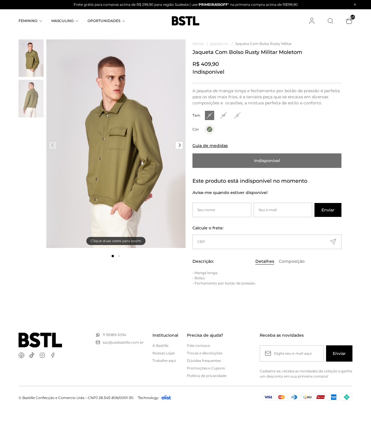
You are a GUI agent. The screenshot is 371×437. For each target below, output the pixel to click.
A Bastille (160, 345)
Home (200, 43)
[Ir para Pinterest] (21, 355)
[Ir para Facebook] (53, 355)
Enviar (327, 210)
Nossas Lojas (163, 353)
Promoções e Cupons (206, 368)
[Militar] (209, 129)
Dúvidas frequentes (204, 360)
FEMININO (28, 21)
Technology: (148, 398)
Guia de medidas (210, 145)
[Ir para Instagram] (42, 355)
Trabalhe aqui (164, 360)
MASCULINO (62, 21)
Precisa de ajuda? (205, 335)
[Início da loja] (185, 21)
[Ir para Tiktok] (32, 355)
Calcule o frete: (207, 228)
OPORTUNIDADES (104, 21)
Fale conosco (198, 345)
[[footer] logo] (40, 340)
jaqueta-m (221, 43)
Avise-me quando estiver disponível (230, 192)
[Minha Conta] (311, 20)
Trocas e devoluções (204, 353)
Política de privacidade (206, 375)
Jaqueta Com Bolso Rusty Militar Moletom (264, 43)
